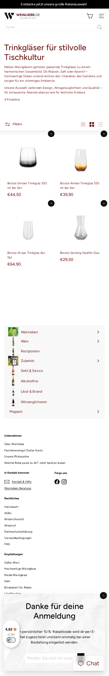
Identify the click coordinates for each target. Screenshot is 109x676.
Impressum (11, 506)
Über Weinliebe (14, 444)
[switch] (11, 640)
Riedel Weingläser (15, 575)
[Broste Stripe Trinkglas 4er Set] (28, 236)
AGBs (7, 513)
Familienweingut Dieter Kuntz (23, 450)
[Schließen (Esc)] (103, 595)
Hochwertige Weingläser (20, 568)
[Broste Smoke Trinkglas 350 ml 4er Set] (28, 166)
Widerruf (10, 525)
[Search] (100, 27)
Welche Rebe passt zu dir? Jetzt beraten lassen (34, 463)
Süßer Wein (12, 562)
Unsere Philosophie (16, 456)
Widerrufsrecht (14, 519)
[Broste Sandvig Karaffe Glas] (81, 234)
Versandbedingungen (17, 538)
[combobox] (54, 27)
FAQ (7, 544)
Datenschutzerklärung (18, 531)
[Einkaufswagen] (90, 16)
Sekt (7, 581)
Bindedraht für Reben (18, 587)
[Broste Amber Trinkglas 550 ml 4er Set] (81, 166)
